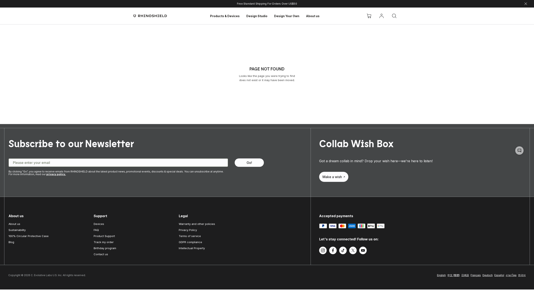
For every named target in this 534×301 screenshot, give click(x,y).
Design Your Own (286, 16)
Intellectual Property (192, 248)
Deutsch (487, 275)
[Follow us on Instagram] (323, 251)
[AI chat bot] (519, 150)
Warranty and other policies (197, 224)
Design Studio (256, 16)
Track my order (104, 242)
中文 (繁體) (453, 275)
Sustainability (17, 230)
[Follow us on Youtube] (363, 251)
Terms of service (190, 236)
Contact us (101, 254)
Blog (11, 242)
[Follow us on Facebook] (333, 251)
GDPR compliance (190, 242)
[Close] (525, 4)
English (441, 275)
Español (499, 275)
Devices (99, 224)
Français (476, 275)
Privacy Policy (188, 230)
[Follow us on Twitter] (353, 251)
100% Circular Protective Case (29, 236)
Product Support (104, 236)
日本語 (465, 275)
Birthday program (105, 248)
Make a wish (332, 177)
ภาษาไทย (511, 275)
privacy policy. (56, 174)
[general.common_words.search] (394, 15)
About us (313, 16)
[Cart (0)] (369, 15)
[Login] (381, 15)
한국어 (522, 275)
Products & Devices (225, 16)
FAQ (96, 230)
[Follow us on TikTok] (343, 251)
